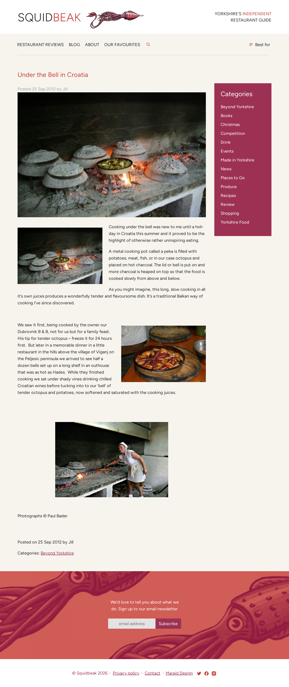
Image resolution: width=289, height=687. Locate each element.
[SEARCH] (148, 47)
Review (228, 204)
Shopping (230, 213)
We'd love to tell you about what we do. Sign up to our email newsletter (144, 605)
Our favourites (122, 44)
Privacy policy (126, 673)
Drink (226, 142)
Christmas (230, 124)
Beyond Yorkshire (57, 553)
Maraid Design (179, 673)
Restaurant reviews (40, 44)
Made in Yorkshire (237, 160)
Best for (262, 44)
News (226, 168)
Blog (74, 44)
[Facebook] (206, 673)
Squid (49, 17)
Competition (233, 133)
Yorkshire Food (235, 222)
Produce (229, 186)
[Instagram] (214, 673)
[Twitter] (199, 673)
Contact (152, 673)
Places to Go (233, 177)
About (92, 44)
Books (226, 115)
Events (227, 151)
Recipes (228, 195)
